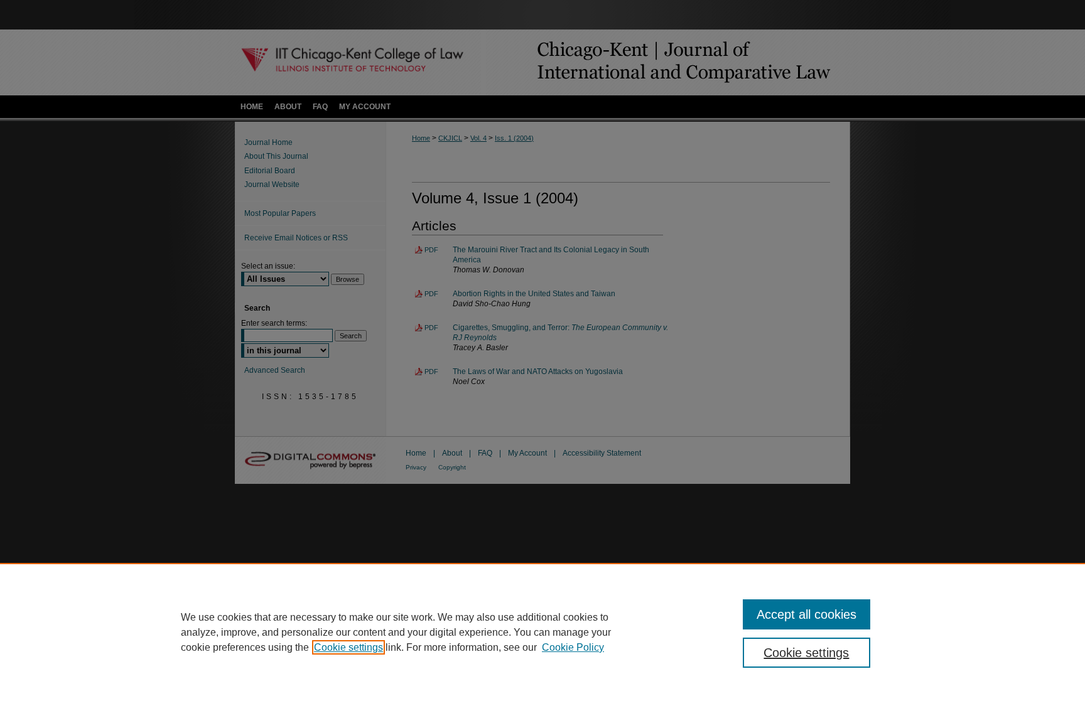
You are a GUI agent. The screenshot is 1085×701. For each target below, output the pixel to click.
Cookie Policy (573, 647)
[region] (542, 632)
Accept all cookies (806, 614)
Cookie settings (348, 647)
